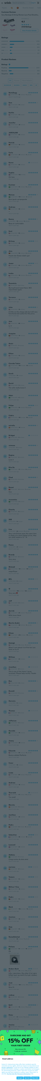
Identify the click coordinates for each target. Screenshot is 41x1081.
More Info (35, 1078)
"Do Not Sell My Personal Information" (19, 1074)
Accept (20, 1078)
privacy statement (7, 1067)
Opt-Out (27, 1078)
